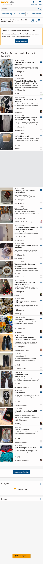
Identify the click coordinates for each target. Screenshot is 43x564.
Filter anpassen (22, 556)
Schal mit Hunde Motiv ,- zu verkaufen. (24, 64)
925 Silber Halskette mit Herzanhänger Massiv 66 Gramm (26, 228)
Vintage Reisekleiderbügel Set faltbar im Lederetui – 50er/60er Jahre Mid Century (26, 82)
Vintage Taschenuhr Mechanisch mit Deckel (26, 247)
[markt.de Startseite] (7, 2)
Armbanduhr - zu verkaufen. (24, 319)
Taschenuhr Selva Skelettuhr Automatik (24, 265)
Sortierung (39, 21)
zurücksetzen (36, 14)
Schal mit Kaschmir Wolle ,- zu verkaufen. (25, 100)
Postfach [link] (34, 4)
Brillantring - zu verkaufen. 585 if (25, 412)
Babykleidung (7, 14)
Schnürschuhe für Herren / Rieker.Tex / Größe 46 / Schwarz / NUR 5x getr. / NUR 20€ (26, 338)
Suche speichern (32, 22)
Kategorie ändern (22, 489)
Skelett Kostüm (20, 393)
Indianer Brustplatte (21, 429)
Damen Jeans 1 (20, 356)
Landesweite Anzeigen (21, 472)
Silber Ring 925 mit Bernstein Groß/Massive (24, 192)
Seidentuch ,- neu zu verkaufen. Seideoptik (26, 302)
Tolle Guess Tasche (21, 209)
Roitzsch (22, 14)
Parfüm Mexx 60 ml (21, 136)
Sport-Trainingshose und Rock (25, 448)
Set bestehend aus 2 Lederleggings (21, 375)
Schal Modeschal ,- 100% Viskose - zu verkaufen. (25, 283)
